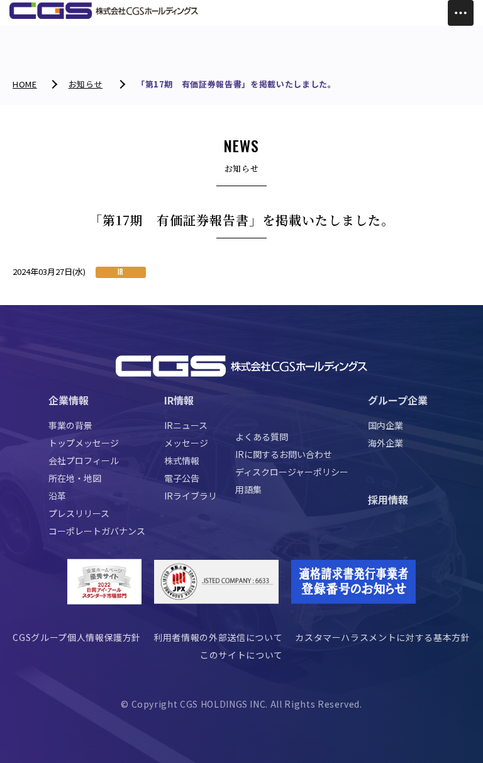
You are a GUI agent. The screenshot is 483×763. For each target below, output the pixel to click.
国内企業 (385, 425)
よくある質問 (261, 436)
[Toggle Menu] (461, 13)
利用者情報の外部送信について (217, 637)
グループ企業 (398, 400)
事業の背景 (70, 425)
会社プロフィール (83, 460)
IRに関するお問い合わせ (283, 454)
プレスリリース (78, 513)
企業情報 (68, 400)
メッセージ (186, 443)
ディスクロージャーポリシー (291, 471)
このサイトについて (241, 655)
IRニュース (186, 425)
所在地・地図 (74, 478)
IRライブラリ (190, 495)
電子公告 (181, 478)
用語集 (248, 489)
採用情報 (388, 499)
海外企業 (385, 443)
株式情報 (181, 460)
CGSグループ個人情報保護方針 (77, 637)
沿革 (57, 495)
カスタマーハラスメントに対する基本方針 (382, 637)
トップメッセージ (83, 443)
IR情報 (179, 400)
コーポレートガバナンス (96, 531)
